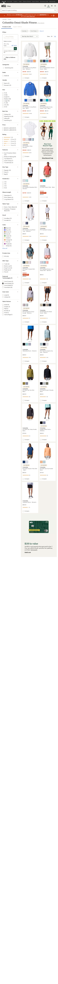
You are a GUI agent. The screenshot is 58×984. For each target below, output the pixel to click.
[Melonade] (50, 61)
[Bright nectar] (34, 61)
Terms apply (33, 550)
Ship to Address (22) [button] (9, 58)
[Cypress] (41, 61)
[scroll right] (37, 61)
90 (55, 36)
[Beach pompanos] (47, 305)
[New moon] (27, 223)
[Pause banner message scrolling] (53, 15)
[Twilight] (31, 61)
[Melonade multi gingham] (29, 262)
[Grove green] (24, 383)
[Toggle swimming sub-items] (3, 68)
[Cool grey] (31, 100)
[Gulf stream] (27, 180)
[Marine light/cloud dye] (27, 305)
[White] (25, 61)
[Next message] (51, 15)
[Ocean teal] (47, 100)
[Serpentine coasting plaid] (27, 262)
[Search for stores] (15, 48)
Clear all (42, 31)
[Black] (34, 100)
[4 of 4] (31, 58)
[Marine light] (28, 61)
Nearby (15, 45)
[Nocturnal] (44, 61)
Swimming (8, 67)
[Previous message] (4, 15)
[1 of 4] (46, 58)
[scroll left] (23, 61)
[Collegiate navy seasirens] (50, 305)
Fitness (9, 19)
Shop (9, 6)
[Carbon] (41, 100)
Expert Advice (17, 26)
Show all (4, 248)
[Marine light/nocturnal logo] (41, 344)
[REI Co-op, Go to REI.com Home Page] (3, 5)
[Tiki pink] (24, 139)
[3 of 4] (30, 58)
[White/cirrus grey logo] (47, 344)
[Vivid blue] (25, 100)
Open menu (55, 5)
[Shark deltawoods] (44, 305)
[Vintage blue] (47, 61)
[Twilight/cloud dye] (24, 305)
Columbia (4, 19)
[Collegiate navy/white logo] (44, 344)
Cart (51, 5)
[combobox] (29, 10)
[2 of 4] (29, 58)
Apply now (28, 552)
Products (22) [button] (6, 26)
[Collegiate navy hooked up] (24, 262)
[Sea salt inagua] (41, 305)
